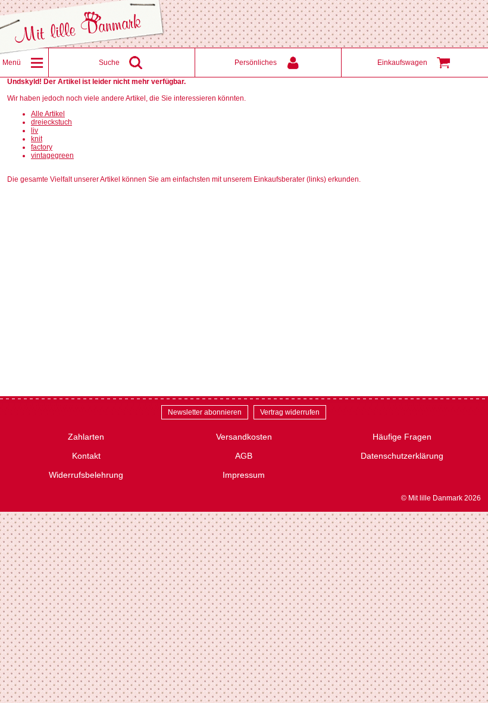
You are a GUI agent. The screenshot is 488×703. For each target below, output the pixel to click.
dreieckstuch (51, 122)
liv (34, 130)
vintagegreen (52, 155)
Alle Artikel (48, 114)
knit (36, 139)
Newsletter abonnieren (205, 412)
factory (41, 147)
